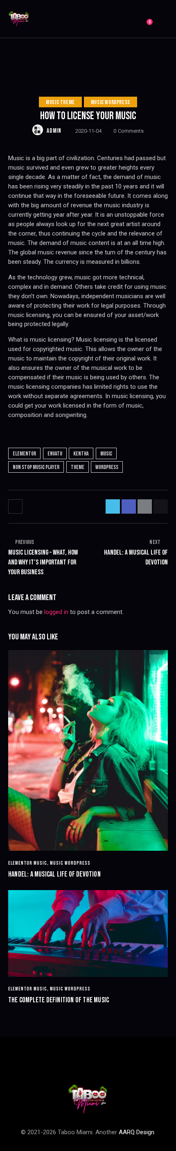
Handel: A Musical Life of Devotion (54, 874)
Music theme (60, 102)
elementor (24, 453)
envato (54, 453)
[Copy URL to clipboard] (160, 506)
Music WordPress (110, 102)
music (106, 453)
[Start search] (162, 20)
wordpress (106, 467)
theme (77, 467)
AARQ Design (136, 1132)
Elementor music (27, 863)
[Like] (16, 506)
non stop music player (36, 467)
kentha (81, 453)
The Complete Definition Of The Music (58, 1000)
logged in (56, 612)
